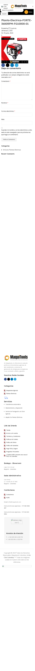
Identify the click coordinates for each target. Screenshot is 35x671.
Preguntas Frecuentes (12, 451)
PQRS (8, 497)
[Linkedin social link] (12, 65)
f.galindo (14, 28)
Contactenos (10, 494)
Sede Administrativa (12, 475)
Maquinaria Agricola (12, 390)
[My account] (29, 6)
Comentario (5, 81)
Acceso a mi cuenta (12, 433)
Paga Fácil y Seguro (12, 448)
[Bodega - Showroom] (5, 461)
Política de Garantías (12, 445)
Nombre (4, 103)
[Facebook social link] (3, 65)
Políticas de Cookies (12, 439)
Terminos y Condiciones (13, 436)
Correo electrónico (8, 111)
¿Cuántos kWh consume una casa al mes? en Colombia (16, 455)
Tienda (8, 430)
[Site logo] (19, 6)
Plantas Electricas (11, 393)
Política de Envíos (11, 442)
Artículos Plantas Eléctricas (12, 150)
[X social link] (7, 65)
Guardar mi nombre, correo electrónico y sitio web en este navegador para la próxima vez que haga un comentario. (16, 132)
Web (2, 119)
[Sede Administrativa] (5, 473)
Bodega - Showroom (12, 463)
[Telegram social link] (16, 65)
